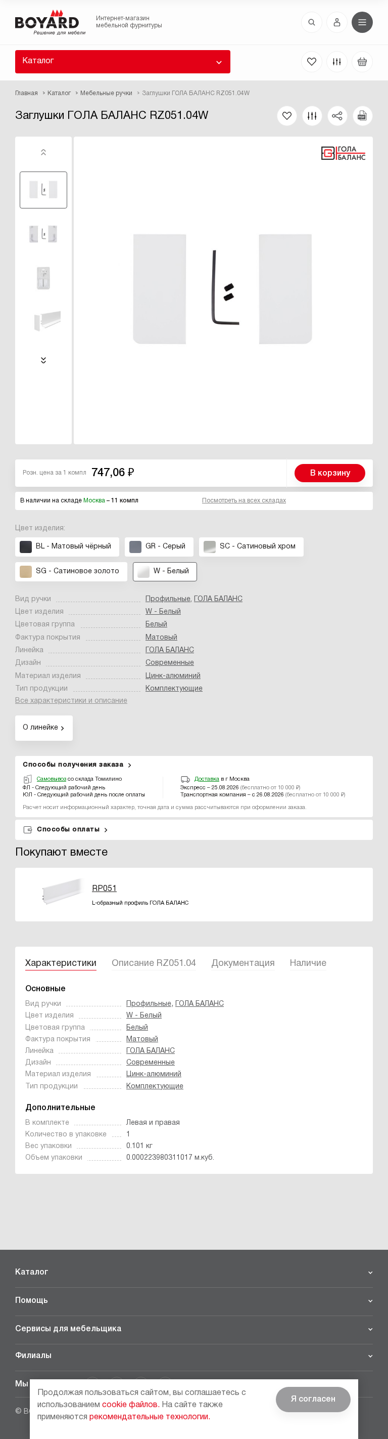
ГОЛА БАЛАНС (218, 599)
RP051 (104, 889)
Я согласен (313, 1399)
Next (43, 360)
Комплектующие (174, 689)
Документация (243, 963)
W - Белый (163, 612)
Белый (156, 624)
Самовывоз (51, 779)
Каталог (38, 61)
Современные (170, 663)
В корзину (330, 473)
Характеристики (60, 963)
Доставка (207, 779)
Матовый (161, 637)
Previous (43, 152)
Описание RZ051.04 (154, 963)
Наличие (308, 963)
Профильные (168, 599)
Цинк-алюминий (173, 676)
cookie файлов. (131, 1405)
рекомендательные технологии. (149, 1417)
